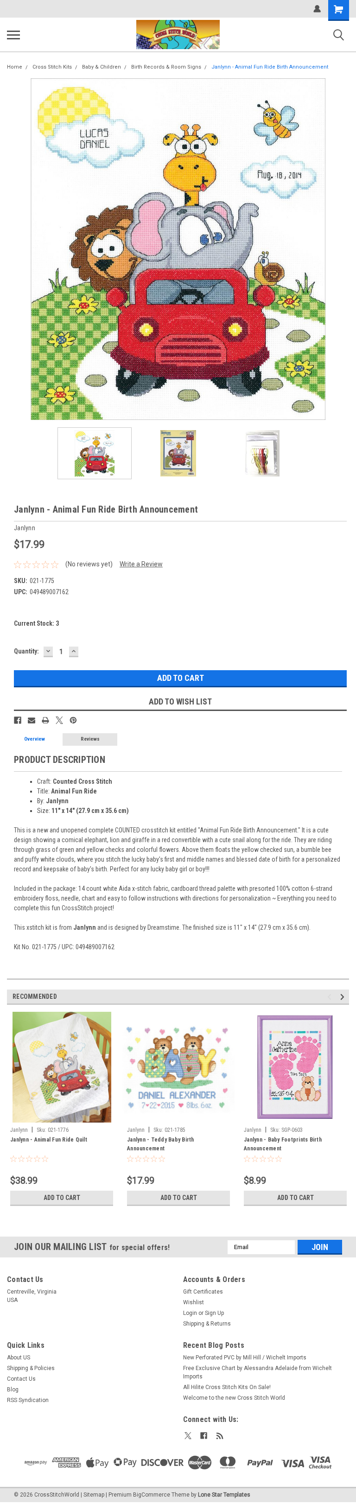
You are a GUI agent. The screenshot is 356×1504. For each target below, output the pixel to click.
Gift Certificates (203, 1291)
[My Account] (317, 9)
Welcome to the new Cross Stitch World (234, 1398)
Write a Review (141, 564)
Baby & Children (101, 67)
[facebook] (203, 1435)
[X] (59, 720)
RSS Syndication (28, 1400)
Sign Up (214, 1313)
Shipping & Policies (31, 1368)
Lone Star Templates (224, 1494)
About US (18, 1357)
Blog (13, 1389)
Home (14, 67)
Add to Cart (62, 1197)
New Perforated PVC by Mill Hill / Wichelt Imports (244, 1357)
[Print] (45, 720)
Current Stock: (36, 623)
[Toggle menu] (13, 34)
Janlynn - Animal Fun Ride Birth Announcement (269, 67)
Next (342, 249)
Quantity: (26, 651)
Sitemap (93, 1494)
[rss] (219, 1435)
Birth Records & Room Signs (166, 67)
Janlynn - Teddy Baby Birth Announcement (160, 1144)
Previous (14, 249)
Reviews (90, 739)
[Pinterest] (73, 720)
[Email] (31, 720)
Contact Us (21, 1379)
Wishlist (193, 1302)
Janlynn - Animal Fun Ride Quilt (48, 1139)
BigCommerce (151, 1494)
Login (190, 1313)
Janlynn (19, 1130)
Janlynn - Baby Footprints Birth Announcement (283, 1144)
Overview (34, 739)
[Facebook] (17, 720)
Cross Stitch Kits (52, 67)
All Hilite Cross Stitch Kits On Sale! (227, 1387)
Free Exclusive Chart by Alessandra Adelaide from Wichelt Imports (257, 1372)
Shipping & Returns (207, 1323)
